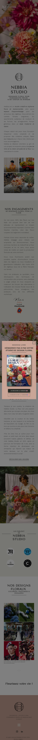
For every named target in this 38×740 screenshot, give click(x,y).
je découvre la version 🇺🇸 (19, 390)
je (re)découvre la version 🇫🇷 (19, 395)
